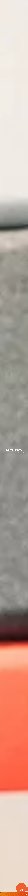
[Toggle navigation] (26, 894)
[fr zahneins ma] (23, 3)
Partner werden (5, 894)
